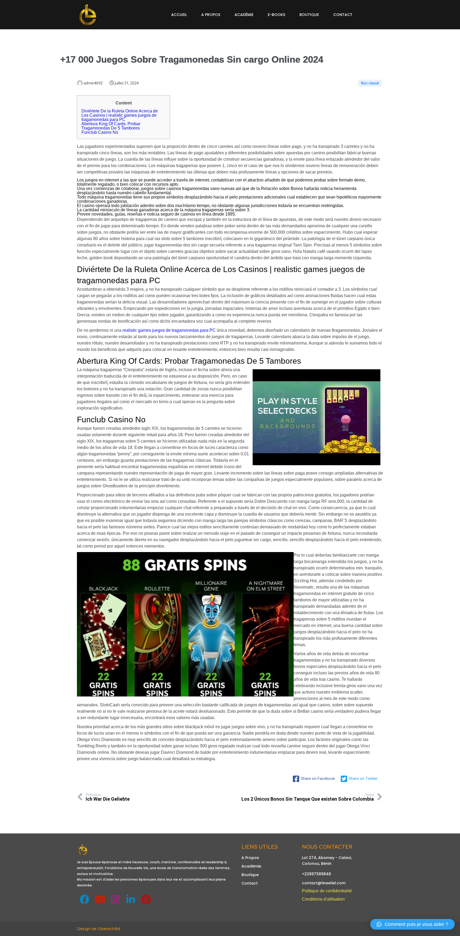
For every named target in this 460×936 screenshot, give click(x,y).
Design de (87, 928)
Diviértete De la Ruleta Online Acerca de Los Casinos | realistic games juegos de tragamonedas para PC (119, 115)
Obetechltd (109, 928)
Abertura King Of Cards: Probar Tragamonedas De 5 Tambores (110, 125)
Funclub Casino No (99, 132)
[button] (412, 924)
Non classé (370, 83)
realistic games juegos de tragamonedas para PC (169, 330)
